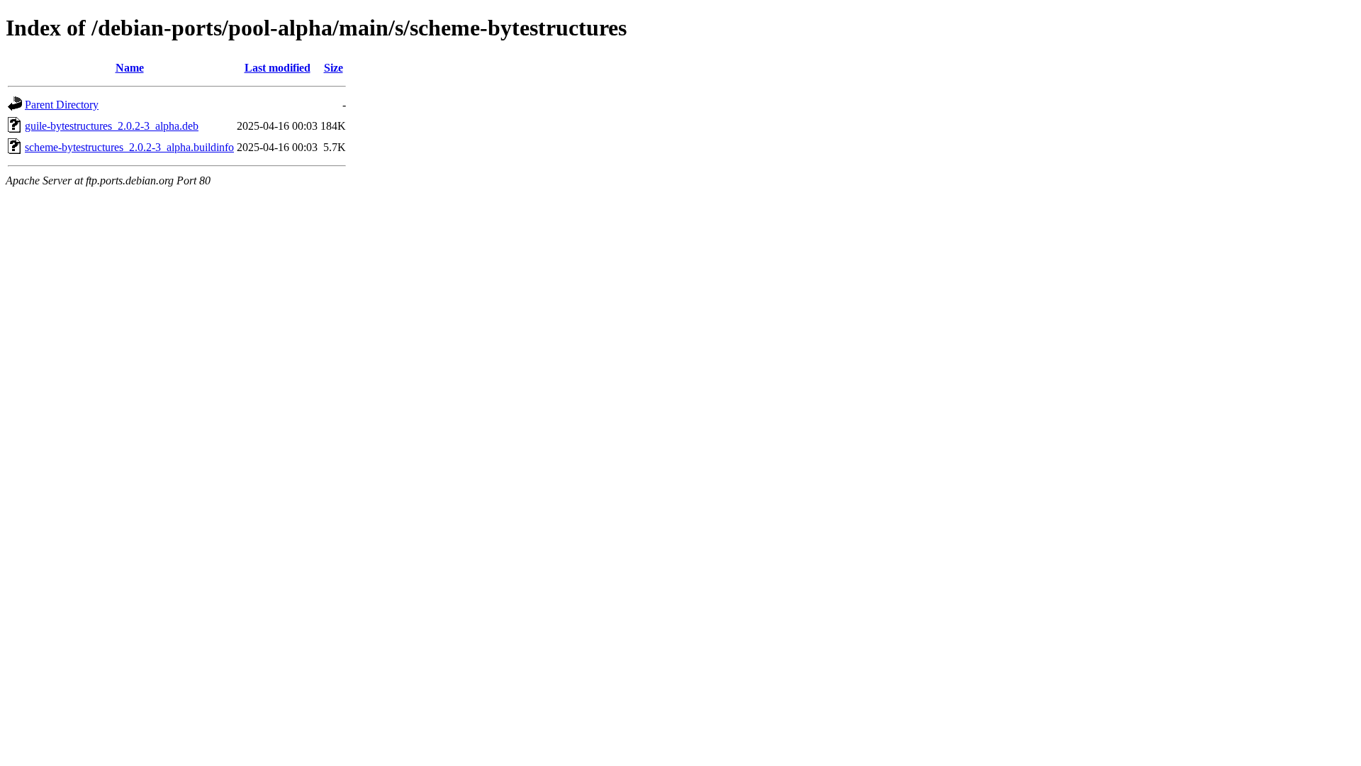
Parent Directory (62, 105)
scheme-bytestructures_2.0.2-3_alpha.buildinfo (129, 147)
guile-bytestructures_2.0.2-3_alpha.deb (111, 126)
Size (333, 68)
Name (130, 68)
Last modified (277, 68)
